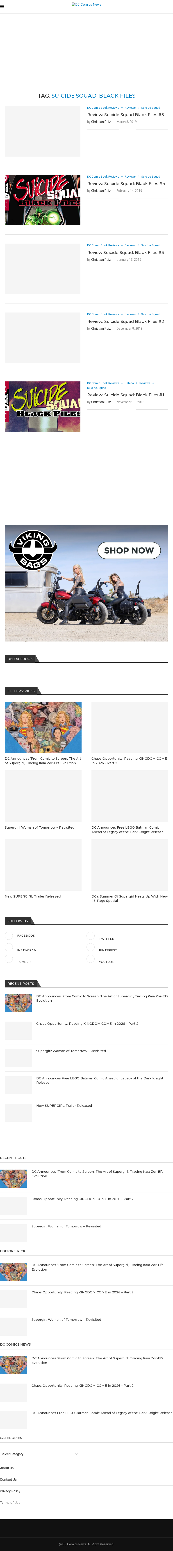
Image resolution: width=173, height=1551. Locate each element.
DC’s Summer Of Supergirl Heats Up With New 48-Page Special (129, 898)
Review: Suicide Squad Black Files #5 (125, 114)
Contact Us (8, 1480)
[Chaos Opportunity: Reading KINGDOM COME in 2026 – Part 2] (18, 1031)
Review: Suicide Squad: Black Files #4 (126, 183)
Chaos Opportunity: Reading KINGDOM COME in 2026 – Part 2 (87, 1024)
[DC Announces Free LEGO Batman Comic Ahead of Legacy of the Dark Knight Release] (18, 1085)
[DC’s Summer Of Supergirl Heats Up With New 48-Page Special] (129, 865)
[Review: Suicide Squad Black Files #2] (42, 338)
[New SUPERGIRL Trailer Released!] (18, 1113)
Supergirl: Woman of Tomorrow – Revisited (71, 1051)
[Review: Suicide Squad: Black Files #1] (42, 406)
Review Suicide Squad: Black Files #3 (125, 252)
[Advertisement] (86, 47)
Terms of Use (10, 1503)
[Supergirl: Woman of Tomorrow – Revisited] (18, 1058)
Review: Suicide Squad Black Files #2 (125, 321)
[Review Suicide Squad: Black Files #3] (42, 269)
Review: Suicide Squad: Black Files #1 (125, 394)
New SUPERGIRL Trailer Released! (64, 1106)
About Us (7, 1468)
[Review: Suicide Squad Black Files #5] (42, 131)
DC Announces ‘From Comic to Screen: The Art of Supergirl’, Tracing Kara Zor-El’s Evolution (102, 998)
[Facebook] (152, 6)
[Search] (170, 6)
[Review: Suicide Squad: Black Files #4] (42, 200)
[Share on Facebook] (126, 129)
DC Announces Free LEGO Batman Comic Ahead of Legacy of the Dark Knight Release (99, 1080)
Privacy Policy (10, 1491)
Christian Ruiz (101, 122)
